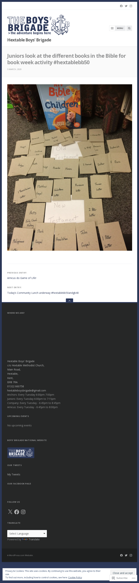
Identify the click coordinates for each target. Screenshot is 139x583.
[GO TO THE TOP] (69, 300)
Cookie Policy (75, 577)
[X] (10, 512)
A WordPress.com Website (20, 555)
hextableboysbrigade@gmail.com (26, 390)
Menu (120, 28)
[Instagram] (131, 6)
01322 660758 (15, 386)
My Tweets (13, 474)
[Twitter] (126, 6)
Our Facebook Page (19, 483)
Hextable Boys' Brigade (29, 40)
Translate (34, 539)
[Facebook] (121, 6)
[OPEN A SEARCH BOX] (129, 28)
